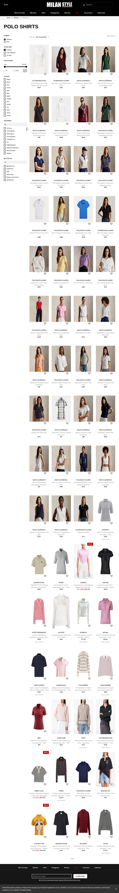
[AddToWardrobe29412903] (67, 731)
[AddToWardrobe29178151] (67, 124)
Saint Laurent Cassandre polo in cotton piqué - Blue (39, 689)
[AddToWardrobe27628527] (67, 373)
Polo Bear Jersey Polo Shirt (105, 433)
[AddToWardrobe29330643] (111, 74)
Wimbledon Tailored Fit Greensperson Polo (105, 134)
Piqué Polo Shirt (83, 532)
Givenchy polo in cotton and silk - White (83, 636)
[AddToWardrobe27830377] (67, 324)
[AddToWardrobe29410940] (45, 837)
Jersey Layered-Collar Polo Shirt (83, 433)
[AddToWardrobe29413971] (45, 731)
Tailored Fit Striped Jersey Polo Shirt (39, 383)
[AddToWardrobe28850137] (67, 224)
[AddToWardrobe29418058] (45, 576)
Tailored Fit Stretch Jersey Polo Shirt (61, 433)
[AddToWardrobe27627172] (45, 423)
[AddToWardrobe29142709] (89, 124)
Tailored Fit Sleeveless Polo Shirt (61, 533)
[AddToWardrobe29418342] (111, 523)
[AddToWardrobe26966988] (89, 473)
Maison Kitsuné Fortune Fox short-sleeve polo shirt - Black (61, 848)
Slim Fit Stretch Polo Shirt (39, 233)
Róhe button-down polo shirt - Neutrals (83, 741)
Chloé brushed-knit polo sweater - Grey (105, 847)
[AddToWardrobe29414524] (67, 679)
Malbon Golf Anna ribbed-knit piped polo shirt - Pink (61, 689)
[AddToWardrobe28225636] (45, 324)
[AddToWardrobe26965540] (45, 523)
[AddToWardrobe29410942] (111, 784)
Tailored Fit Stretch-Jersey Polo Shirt (39, 134)
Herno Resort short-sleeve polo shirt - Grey (61, 586)
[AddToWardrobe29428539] (89, 74)
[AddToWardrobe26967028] (67, 473)
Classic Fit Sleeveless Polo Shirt (39, 533)
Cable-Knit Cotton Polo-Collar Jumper (39, 284)
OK (25, 71)
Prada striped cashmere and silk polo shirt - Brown (61, 794)
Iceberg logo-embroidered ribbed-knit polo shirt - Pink (83, 587)
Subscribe (80, 876)
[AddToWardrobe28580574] (45, 274)
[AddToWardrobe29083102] (45, 174)
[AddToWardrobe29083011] (89, 174)
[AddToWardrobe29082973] (111, 174)
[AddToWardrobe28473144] (89, 274)
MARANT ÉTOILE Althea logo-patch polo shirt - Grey (39, 587)
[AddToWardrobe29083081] (67, 174)
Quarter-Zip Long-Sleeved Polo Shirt (83, 134)
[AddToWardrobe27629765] (111, 324)
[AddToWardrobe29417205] (89, 576)
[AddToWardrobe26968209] (111, 423)
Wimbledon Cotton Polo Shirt (83, 184)
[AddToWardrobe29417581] (67, 576)
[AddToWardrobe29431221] (67, 74)
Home (8, 18)
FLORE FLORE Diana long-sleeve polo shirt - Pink (61, 741)
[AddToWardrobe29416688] (45, 626)
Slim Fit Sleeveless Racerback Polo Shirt (39, 483)
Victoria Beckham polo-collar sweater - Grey (105, 741)
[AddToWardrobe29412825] (89, 731)
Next (72, 858)
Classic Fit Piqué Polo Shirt (61, 284)
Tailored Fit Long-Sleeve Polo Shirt (105, 334)
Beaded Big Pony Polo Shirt (83, 234)
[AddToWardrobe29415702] (89, 626)
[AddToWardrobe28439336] (111, 274)
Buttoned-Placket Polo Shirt (83, 383)
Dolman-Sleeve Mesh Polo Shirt (61, 383)
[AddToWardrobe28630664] (111, 224)
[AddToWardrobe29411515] (67, 784)
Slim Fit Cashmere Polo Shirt (39, 334)
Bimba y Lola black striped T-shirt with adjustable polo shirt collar (39, 795)
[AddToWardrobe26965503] (67, 523)
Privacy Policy (25, 890)
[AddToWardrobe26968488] (67, 423)
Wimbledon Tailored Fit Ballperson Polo (105, 184)
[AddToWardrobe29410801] (67, 837)
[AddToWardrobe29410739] (89, 837)
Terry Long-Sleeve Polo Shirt (105, 284)
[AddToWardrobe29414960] (45, 679)
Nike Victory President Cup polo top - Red (39, 741)
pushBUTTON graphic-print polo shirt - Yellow (39, 847)
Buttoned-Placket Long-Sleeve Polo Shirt (83, 483)
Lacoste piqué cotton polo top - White (61, 636)
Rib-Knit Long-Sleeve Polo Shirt (61, 84)
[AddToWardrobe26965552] (111, 473)
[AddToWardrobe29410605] (111, 837)
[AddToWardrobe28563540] (67, 274)
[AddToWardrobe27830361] (89, 324)
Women (16, 18)
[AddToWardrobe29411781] (45, 784)
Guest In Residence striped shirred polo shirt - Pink (39, 637)
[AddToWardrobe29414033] (111, 679)
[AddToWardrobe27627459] (111, 373)
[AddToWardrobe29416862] (111, 576)
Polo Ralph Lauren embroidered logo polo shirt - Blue (83, 795)
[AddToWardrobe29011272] (45, 74)
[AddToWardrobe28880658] (45, 224)
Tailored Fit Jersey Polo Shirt (83, 84)
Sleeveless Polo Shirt (83, 333)
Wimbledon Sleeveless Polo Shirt (61, 184)
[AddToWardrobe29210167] (45, 124)
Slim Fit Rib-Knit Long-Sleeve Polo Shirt (61, 134)
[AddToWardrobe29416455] (67, 626)
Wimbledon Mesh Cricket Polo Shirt (39, 184)
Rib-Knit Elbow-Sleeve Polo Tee (105, 234)
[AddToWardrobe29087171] (111, 124)
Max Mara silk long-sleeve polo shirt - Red (83, 847)
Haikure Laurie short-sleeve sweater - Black (105, 586)
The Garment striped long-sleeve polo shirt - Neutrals (83, 690)
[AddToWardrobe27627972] (89, 373)
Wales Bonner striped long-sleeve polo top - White (106, 690)
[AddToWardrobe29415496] (111, 626)
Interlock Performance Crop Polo (105, 483)
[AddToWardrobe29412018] (111, 731)
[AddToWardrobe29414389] (89, 679)
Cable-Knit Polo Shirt (39, 432)
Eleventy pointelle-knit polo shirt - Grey (105, 533)
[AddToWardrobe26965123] (89, 523)
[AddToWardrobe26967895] (45, 473)
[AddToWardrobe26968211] (89, 423)
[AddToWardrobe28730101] (89, 224)
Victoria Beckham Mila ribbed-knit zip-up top (39, 84)
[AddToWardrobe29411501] (89, 784)
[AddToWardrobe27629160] (45, 373)
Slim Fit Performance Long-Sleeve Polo (105, 84)
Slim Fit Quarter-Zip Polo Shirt (61, 483)
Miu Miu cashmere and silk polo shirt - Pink (105, 636)
